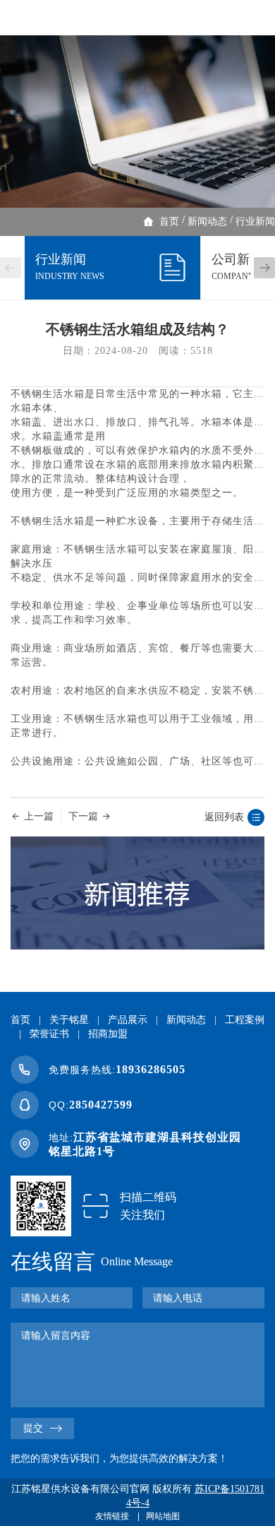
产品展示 (127, 1020)
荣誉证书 (49, 1034)
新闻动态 (207, 221)
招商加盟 (108, 1034)
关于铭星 (69, 1020)
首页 (169, 221)
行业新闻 (255, 221)
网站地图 (163, 1516)
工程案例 (244, 1020)
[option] (137, 121)
